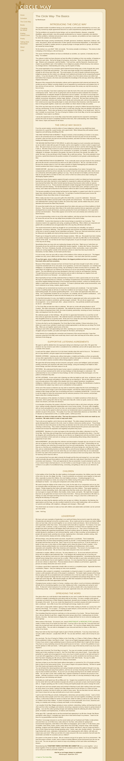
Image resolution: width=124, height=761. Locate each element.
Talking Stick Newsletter (24, 43)
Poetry (22, 38)
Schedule (23, 18)
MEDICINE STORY (86, 621)
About (22, 47)
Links (22, 50)
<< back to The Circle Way (44, 757)
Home (22, 15)
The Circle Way (25, 22)
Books (22, 25)
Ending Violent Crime (25, 34)
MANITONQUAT (73, 621)
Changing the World (23, 29)
